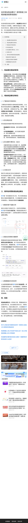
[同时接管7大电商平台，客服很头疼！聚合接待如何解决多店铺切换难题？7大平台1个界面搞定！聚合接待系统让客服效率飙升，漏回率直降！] (5, 399)
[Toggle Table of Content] (24, 37)
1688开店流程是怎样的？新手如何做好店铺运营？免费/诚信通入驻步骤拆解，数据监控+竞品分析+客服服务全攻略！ (18, 415)
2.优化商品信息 (9, 47)
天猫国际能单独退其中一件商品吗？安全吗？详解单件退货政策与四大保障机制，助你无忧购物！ (17, 383)
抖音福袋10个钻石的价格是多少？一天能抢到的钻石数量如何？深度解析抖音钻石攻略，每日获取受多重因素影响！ (17, 391)
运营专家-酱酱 (4, 18)
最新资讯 (20, 18)
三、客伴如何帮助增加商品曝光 (12, 54)
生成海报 (5, 352)
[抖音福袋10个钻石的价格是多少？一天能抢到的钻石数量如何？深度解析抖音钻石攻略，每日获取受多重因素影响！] (5, 391)
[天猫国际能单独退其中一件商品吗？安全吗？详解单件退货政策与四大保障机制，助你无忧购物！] (5, 383)
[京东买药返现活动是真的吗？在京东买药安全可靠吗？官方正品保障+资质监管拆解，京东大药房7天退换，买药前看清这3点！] (5, 407)
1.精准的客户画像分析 (10, 57)
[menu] (25, 2)
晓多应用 (20, 521)
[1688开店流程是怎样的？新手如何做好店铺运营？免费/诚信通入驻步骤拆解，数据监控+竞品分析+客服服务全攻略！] (5, 415)
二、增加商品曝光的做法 (11, 42)
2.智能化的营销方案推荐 (11, 59)
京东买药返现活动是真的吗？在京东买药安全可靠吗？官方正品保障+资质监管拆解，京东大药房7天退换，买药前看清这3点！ (18, 407)
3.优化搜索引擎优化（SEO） (12, 49)
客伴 (2, 196)
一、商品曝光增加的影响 (11, 40)
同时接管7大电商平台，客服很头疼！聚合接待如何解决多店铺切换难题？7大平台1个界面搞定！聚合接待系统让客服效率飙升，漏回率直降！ (18, 399)
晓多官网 (14, 521)
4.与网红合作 (8, 52)
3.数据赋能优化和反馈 (10, 62)
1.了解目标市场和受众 (10, 45)
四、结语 (7, 64)
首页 (2, 7)
